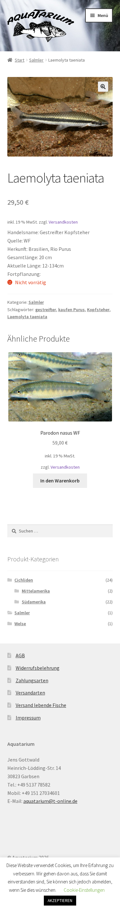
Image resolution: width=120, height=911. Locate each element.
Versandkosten (63, 222)
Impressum (28, 717)
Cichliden (23, 580)
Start (19, 60)
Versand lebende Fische (41, 705)
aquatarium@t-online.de (50, 801)
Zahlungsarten (32, 680)
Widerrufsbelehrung (38, 668)
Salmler (36, 60)
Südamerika (34, 602)
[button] (103, 86)
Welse (20, 623)
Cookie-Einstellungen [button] (84, 890)
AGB (20, 655)
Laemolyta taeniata (27, 316)
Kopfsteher (98, 309)
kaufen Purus (71, 309)
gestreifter (45, 309)
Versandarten (30, 692)
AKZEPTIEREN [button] (60, 900)
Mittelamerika (36, 591)
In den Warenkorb (60, 480)
